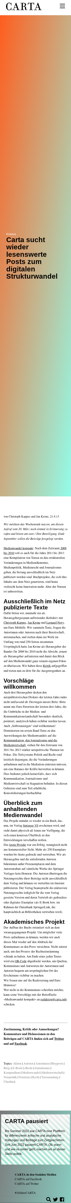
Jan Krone (42, 516)
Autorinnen (42, 1063)
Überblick (10, 1082)
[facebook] (62, 1200)
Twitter (59, 1038)
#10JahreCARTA (25, 1193)
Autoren (28, 1063)
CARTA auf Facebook (28, 1179)
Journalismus (42, 1068)
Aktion (17, 1063)
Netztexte (24, 1077)
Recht (35, 1077)
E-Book (17, 1068)
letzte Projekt (17, 844)
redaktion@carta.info (54, 999)
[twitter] (55, 1200)
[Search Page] (49, 1200)
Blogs (7, 1068)
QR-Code (21, 961)
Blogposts (57, 1063)
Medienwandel (31, 1072)
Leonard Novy (55, 622)
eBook (28, 1068)
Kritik (47, 665)
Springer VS (30, 825)
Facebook (21, 1043)
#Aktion (11, 234)
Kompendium (12, 1072)
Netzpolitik (10, 1077)
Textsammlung (50, 1077)
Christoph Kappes (19, 516)
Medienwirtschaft (52, 1072)
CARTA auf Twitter (27, 1184)
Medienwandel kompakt (18, 548)
